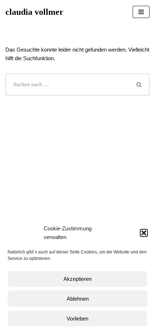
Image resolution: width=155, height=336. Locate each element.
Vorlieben (77, 318)
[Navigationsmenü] (141, 12)
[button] (143, 232)
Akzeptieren (77, 279)
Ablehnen (78, 299)
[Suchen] (139, 85)
